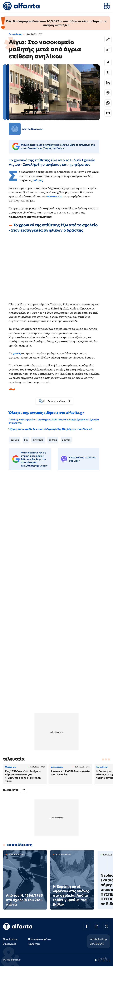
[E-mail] (108, 113)
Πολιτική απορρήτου (39, 939)
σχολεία (15, 439)
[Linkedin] (108, 82)
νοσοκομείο (55, 196)
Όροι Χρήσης (10, 939)
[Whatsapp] (108, 103)
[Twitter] (108, 72)
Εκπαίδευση (15, 34)
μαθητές (38, 180)
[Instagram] (96, 926)
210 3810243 (97, 943)
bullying (53, 439)
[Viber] (108, 92)
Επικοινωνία (9, 943)
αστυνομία (38, 439)
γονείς (17, 353)
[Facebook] (108, 62)
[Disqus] (56, 518)
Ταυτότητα (34, 943)
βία (26, 439)
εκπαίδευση (20, 844)
